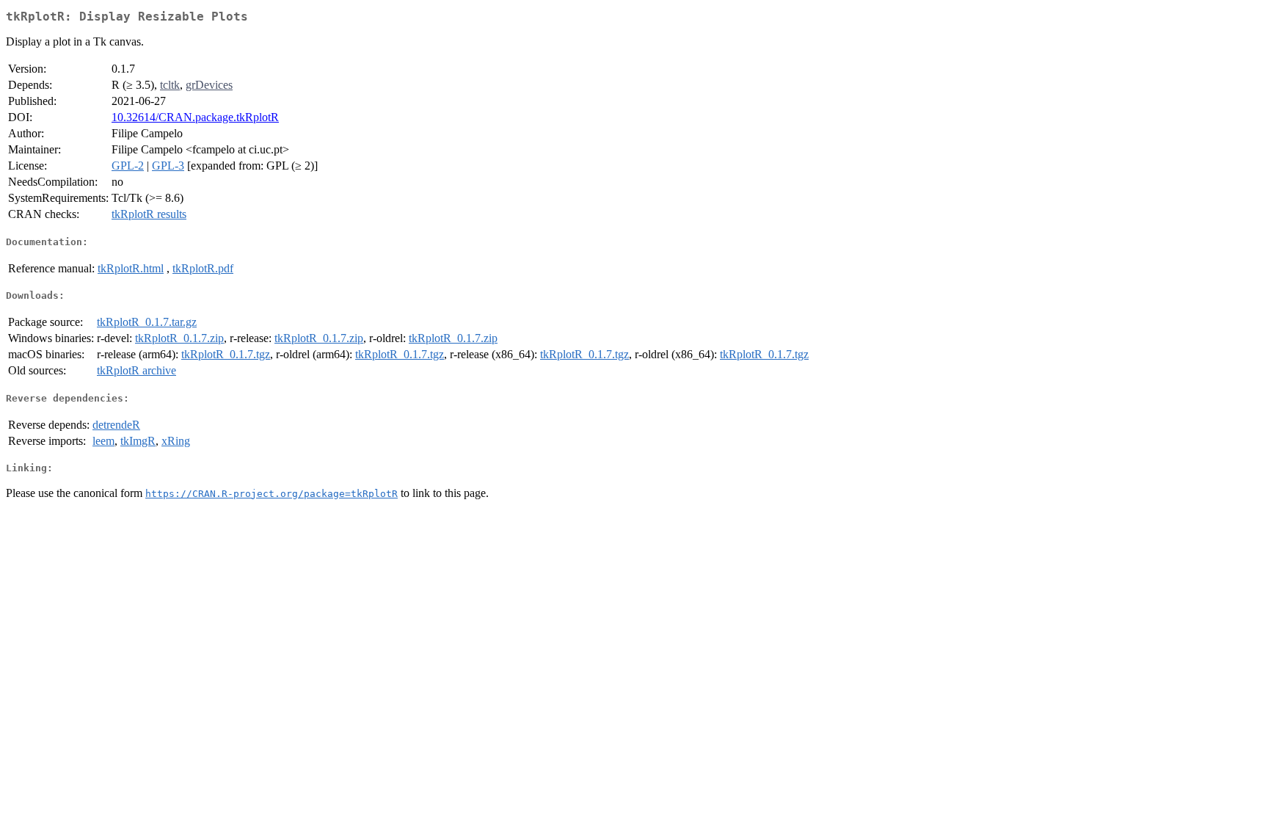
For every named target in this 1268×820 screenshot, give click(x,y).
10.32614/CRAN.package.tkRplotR (195, 117)
